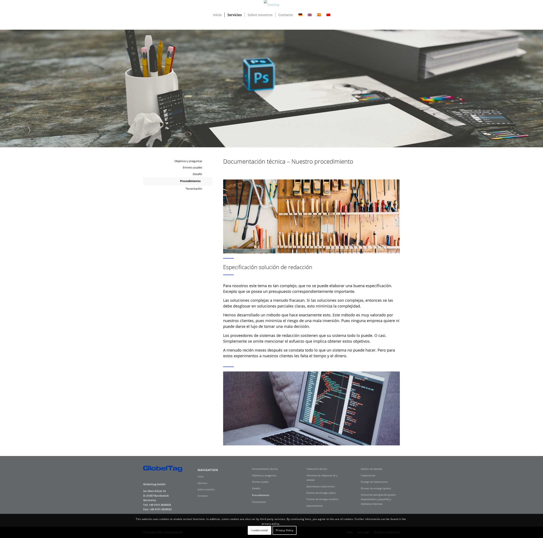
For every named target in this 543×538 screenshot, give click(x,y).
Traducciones (368, 475)
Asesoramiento (314, 505)
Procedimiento (190, 181)
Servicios (202, 483)
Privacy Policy (284, 530)
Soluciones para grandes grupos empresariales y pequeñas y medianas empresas (378, 499)
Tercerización (194, 188)
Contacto (203, 495)
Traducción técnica (316, 468)
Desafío (197, 174)
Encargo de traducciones (374, 481)
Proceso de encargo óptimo (376, 488)
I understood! (259, 530)
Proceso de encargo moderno (322, 499)
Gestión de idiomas (371, 468)
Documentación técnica (265, 468)
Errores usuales (192, 167)
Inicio (201, 476)
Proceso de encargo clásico (321, 492)
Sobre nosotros (206, 489)
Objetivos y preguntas (188, 161)
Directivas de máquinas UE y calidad (321, 477)
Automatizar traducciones (320, 486)
